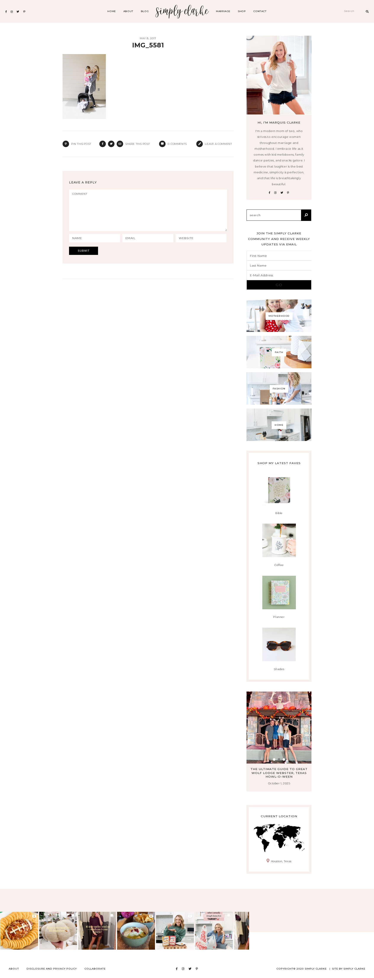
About (128, 11)
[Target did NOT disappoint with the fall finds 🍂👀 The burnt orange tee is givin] (214, 931)
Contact (259, 11)
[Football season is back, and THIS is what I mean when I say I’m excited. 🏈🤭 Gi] (19, 931)
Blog (145, 11)
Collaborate (95, 968)
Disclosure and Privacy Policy (52, 968)
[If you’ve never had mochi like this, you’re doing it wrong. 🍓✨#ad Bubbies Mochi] (175, 931)
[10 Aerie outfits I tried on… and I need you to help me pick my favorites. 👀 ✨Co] (97, 931)
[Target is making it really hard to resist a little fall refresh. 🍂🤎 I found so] (58, 931)
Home (111, 11)
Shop (242, 11)
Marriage (223, 11)
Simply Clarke (182, 11)
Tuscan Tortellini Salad (279, 769)
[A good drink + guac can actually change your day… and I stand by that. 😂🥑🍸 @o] (136, 931)
